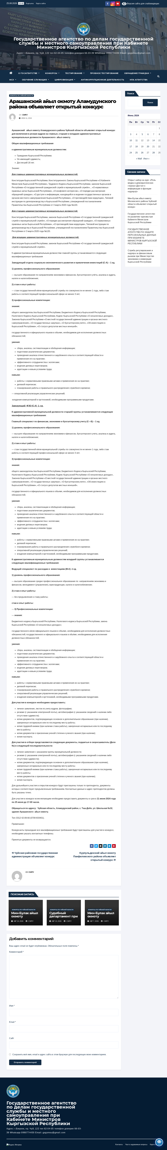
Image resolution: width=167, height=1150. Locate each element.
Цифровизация (64, 80)
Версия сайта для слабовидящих (143, 3)
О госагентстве (28, 73)
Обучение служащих (34, 80)
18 (136, 146)
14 (153, 140)
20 (148, 146)
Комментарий (16, 952)
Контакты (119, 1144)
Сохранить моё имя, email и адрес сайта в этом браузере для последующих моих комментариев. (59, 1054)
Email (12, 1022)
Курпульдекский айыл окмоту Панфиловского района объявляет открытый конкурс (94, 856)
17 (131, 146)
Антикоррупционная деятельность (102, 80)
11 (136, 140)
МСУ (12, 80)
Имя (12, 1006)
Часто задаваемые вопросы (136, 1144)
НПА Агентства (139, 80)
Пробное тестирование (104, 73)
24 (131, 153)
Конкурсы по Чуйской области (21, 95)
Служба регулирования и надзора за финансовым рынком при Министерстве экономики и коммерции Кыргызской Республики (141, 256)
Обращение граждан (137, 73)
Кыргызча (30, 3)
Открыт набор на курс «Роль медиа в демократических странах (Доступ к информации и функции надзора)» (142, 186)
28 (153, 153)
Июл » (146, 159)
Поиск (130, 93)
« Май (139, 159)
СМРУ (25, 115)
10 (131, 140)
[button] (158, 76)
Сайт (11, 1038)
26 (142, 153)
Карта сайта (41, 3)
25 (136, 153)
